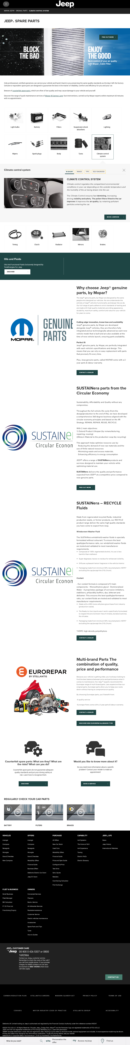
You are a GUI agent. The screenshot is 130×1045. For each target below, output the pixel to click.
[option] (69, 172)
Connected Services (34, 894)
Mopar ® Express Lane (54, 96)
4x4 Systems (81, 840)
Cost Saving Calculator (60, 881)
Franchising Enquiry (9, 910)
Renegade (6, 848)
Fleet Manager (7, 898)
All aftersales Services (35, 906)
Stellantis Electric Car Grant (37, 873)
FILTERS (39, 825)
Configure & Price (58, 864)
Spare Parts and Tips (35, 926)
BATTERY (8, 825)
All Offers (56, 840)
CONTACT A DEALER (86, 638)
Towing (79, 852)
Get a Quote (57, 873)
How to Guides (33, 934)
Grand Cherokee (8, 856)
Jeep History (106, 844)
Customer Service (33, 914)
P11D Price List (8, 906)
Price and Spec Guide (60, 860)
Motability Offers (33, 860)
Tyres (29, 930)
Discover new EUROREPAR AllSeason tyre (96, 723)
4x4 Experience (82, 848)
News (104, 840)
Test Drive (56, 868)
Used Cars (56, 848)
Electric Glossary (83, 860)
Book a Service (32, 902)
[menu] (6, 4)
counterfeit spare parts (21, 90)
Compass (6, 844)
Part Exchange (58, 885)
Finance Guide (32, 864)
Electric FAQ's (82, 856)
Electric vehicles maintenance (38, 918)
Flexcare (30, 898)
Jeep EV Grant (32, 877)
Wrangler (6, 852)
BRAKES (70, 825)
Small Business (8, 894)
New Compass (8, 860)
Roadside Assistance (35, 910)
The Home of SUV (83, 844)
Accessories (32, 922)
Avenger (5, 840)
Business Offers (33, 868)
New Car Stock (58, 844)
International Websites (110, 848)
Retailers (55, 877)
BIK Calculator (7, 902)
